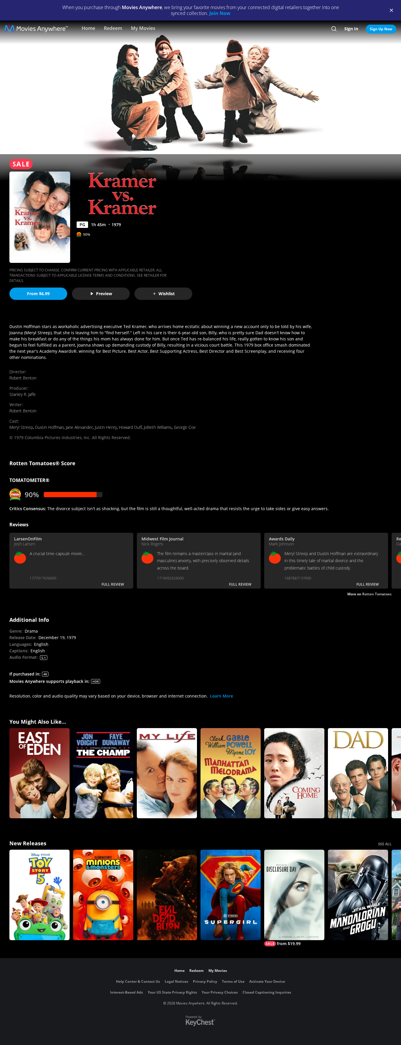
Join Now (219, 13)
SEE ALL (385, 843)
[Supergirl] (231, 895)
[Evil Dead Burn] (167, 895)
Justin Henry (106, 427)
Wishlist (167, 293)
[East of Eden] (39, 773)
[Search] (334, 29)
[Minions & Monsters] (103, 895)
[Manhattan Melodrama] (231, 773)
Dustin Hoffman (49, 427)
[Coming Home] (294, 773)
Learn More (221, 696)
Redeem (113, 28)
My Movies (143, 28)
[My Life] (167, 773)
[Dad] (358, 773)
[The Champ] (103, 773)
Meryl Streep (21, 427)
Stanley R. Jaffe (22, 394)
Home (88, 28)
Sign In (351, 28)
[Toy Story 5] (39, 895)
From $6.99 (38, 293)
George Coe (185, 427)
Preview (104, 293)
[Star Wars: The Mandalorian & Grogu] (358, 895)
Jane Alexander (79, 427)
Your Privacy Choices (220, 992)
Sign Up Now (381, 28)
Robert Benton (22, 378)
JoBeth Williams (158, 427)
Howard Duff (130, 427)
